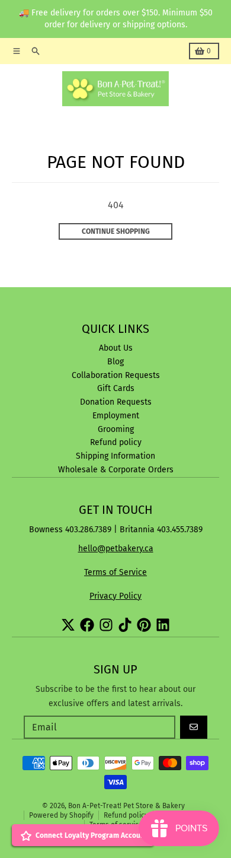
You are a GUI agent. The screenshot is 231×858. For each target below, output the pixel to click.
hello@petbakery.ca (115, 549)
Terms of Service (115, 572)
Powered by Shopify (61, 815)
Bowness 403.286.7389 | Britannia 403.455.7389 (116, 530)
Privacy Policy (115, 596)
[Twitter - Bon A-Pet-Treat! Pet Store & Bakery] (68, 625)
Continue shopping (116, 231)
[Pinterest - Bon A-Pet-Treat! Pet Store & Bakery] (144, 625)
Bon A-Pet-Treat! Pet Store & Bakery (126, 806)
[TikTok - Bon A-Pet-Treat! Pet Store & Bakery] (125, 625)
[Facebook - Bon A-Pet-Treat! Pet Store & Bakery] (87, 625)
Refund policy (126, 815)
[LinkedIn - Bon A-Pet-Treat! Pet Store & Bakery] (163, 625)
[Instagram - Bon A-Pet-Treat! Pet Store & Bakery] (106, 625)
